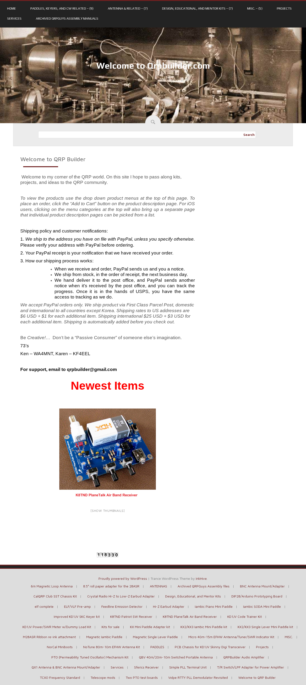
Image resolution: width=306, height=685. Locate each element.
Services (14, 18)
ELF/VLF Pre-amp (77, 606)
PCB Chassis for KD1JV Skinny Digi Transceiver (210, 647)
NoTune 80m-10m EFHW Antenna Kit (111, 647)
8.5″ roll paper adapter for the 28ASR (111, 586)
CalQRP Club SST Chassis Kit (55, 596)
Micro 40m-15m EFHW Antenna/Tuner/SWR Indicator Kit (231, 637)
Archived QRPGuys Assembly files (204, 586)
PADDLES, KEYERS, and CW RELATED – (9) (61, 8)
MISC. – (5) (254, 8)
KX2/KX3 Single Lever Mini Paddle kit (265, 627)
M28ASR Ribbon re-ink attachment (49, 637)
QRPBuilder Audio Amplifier (243, 657)
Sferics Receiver (146, 667)
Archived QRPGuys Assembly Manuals (67, 18)
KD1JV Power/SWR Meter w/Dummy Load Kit (56, 627)
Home (11, 8)
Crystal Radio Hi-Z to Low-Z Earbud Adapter (121, 596)
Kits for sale (111, 627)
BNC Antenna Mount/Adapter (262, 586)
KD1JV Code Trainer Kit (244, 616)
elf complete (44, 606)
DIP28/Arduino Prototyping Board (256, 596)
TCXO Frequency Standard (60, 677)
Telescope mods (103, 677)
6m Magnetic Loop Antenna (52, 586)
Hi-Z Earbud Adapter (168, 606)
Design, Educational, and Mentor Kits (193, 596)
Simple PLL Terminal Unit (188, 667)
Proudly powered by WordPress (122, 578)
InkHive (201, 578)
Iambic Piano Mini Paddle (214, 606)
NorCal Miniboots (60, 647)
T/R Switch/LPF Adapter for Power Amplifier (250, 667)
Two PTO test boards (142, 677)
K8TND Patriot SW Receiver (131, 616)
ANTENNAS (158, 586)
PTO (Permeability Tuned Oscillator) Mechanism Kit (89, 657)
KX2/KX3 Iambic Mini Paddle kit (203, 627)
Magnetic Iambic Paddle (104, 637)
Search (249, 135)
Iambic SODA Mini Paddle (262, 606)
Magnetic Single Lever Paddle (155, 637)
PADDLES (157, 647)
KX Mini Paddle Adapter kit (150, 627)
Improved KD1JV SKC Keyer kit (77, 616)
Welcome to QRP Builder (257, 677)
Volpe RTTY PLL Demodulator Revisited (198, 677)
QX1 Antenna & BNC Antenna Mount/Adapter (66, 667)
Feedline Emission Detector (121, 606)
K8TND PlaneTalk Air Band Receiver (190, 616)
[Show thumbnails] (107, 511)
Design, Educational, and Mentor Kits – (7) (197, 8)
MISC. (289, 637)
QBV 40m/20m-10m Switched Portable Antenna (176, 657)
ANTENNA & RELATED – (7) (128, 8)
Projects (284, 8)
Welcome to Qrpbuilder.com (153, 66)
